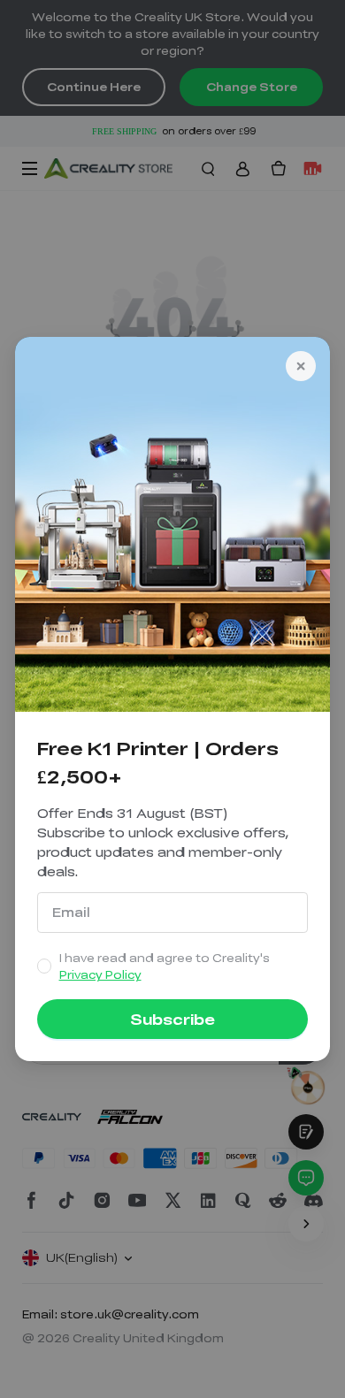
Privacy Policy (100, 974)
